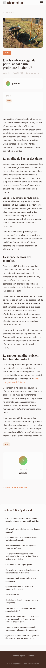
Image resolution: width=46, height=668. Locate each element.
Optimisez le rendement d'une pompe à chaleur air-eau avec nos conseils (22, 636)
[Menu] (41, 2)
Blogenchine (13, 2)
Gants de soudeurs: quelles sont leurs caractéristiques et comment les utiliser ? (22, 521)
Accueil (5, 12)
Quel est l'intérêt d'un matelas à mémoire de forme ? (19, 587)
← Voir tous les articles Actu (15, 487)
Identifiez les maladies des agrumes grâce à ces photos (21, 546)
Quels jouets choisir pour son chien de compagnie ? (22, 601)
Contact (31, 656)
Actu (12, 12)
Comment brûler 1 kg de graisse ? (20, 564)
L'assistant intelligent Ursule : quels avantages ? (21, 579)
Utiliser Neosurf (12, 594)
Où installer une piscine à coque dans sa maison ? (23, 530)
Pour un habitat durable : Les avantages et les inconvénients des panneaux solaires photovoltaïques (22, 619)
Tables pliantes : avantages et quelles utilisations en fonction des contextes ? (22, 628)
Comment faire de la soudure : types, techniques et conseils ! (21, 538)
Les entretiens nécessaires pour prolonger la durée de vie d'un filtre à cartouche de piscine (22, 556)
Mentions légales (18, 656)
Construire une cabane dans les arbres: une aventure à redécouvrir (22, 571)
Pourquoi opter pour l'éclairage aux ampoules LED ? (21, 609)
